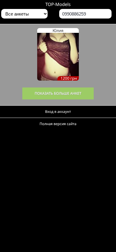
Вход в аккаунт (58, 111)
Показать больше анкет (58, 93)
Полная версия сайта (58, 123)
